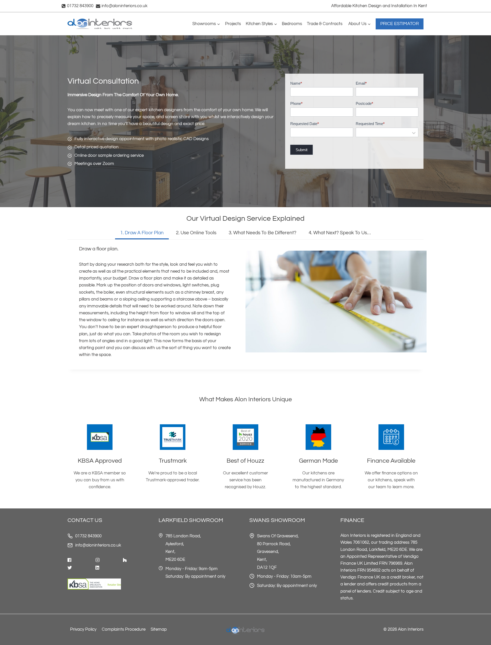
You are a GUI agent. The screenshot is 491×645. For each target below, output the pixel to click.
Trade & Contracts (325, 23)
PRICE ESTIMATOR (399, 23)
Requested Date (304, 124)
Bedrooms (292, 23)
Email (361, 83)
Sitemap (159, 629)
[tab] (142, 233)
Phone (296, 103)
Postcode (364, 103)
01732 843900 (88, 536)
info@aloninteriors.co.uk (98, 545)
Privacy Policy (83, 629)
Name (296, 83)
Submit (301, 150)
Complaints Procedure (124, 629)
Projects (233, 23)
